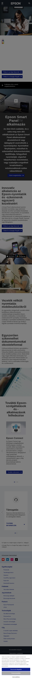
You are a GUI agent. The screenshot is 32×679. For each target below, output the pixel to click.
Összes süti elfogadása (16, 669)
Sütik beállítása (16, 676)
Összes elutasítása (15, 673)
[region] (16, 666)
